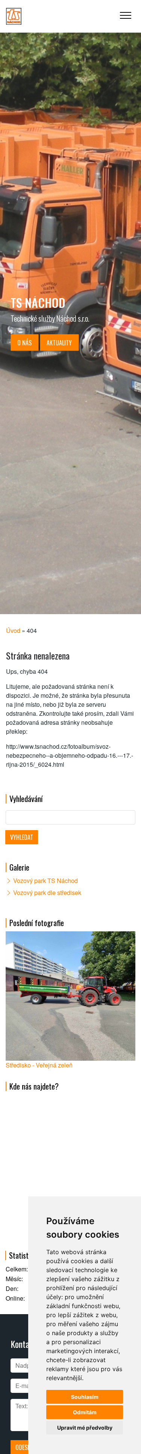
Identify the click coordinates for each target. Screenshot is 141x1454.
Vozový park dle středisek (47, 892)
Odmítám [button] (85, 1412)
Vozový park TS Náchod (45, 880)
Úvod (13, 630)
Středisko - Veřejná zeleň (39, 1065)
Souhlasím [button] (85, 1397)
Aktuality (59, 342)
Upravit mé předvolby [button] (84, 1427)
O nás (24, 342)
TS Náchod (38, 302)
